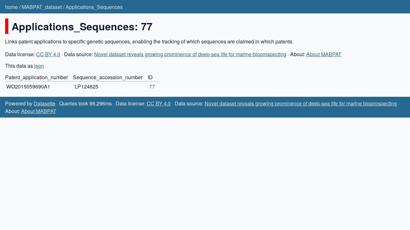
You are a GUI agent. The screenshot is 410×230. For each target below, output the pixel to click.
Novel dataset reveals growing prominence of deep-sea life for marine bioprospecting (190, 54)
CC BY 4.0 (48, 54)
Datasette (44, 103)
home (11, 7)
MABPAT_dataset (42, 7)
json (39, 65)
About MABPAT (323, 54)
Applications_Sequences (94, 7)
